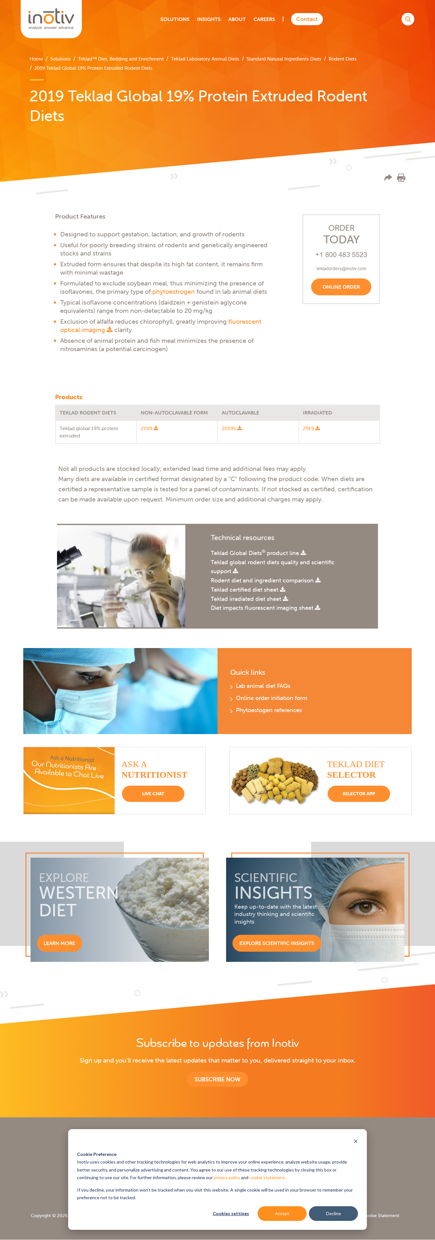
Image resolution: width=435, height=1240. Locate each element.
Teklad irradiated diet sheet (247, 598)
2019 (147, 428)
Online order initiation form (271, 698)
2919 (309, 428)
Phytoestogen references (269, 710)
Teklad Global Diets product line (256, 553)
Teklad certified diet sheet (245, 589)
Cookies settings (231, 1213)
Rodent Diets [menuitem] (343, 59)
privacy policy (227, 1177)
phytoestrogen (173, 291)
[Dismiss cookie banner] (355, 1142)
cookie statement (267, 1177)
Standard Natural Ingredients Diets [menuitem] (283, 59)
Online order (341, 287)
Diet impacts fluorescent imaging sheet (263, 607)
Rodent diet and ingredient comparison (263, 580)
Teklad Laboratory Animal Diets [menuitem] (205, 59)
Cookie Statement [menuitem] (380, 1215)
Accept (282, 1213)
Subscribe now (217, 1079)
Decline (333, 1213)
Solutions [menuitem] (60, 59)
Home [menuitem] (36, 59)
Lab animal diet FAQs (263, 685)
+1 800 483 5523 (341, 255)
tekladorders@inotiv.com (341, 268)
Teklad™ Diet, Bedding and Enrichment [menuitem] (121, 59)
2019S (229, 428)
